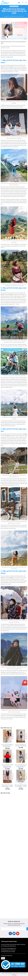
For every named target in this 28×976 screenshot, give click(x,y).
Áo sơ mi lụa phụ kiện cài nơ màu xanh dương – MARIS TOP (20, 766)
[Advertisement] (14, 855)
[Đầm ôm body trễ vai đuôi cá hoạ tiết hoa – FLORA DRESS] (20, 776)
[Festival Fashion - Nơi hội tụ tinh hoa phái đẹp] (7, 2)
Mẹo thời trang (14, 6)
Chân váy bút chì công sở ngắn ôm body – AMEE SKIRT (7, 786)
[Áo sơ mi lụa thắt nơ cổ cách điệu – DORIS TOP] (20, 736)
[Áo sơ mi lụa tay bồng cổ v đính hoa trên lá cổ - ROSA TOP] (7, 736)
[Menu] (26, 2)
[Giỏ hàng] (19, 2)
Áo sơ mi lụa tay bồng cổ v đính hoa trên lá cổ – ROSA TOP (7, 746)
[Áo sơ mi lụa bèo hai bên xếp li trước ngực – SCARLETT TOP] (7, 756)
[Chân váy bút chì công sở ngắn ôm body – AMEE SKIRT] (7, 776)
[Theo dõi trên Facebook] (10, 933)
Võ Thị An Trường (19, 16)
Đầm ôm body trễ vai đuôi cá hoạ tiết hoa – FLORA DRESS (21, 786)
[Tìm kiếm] (22, 2)
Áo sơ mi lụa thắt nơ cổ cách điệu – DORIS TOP (20, 745)
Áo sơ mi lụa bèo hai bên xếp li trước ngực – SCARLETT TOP (7, 766)
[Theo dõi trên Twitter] (14, 933)
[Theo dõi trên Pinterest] (17, 933)
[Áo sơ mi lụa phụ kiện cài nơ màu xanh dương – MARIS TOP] (20, 756)
